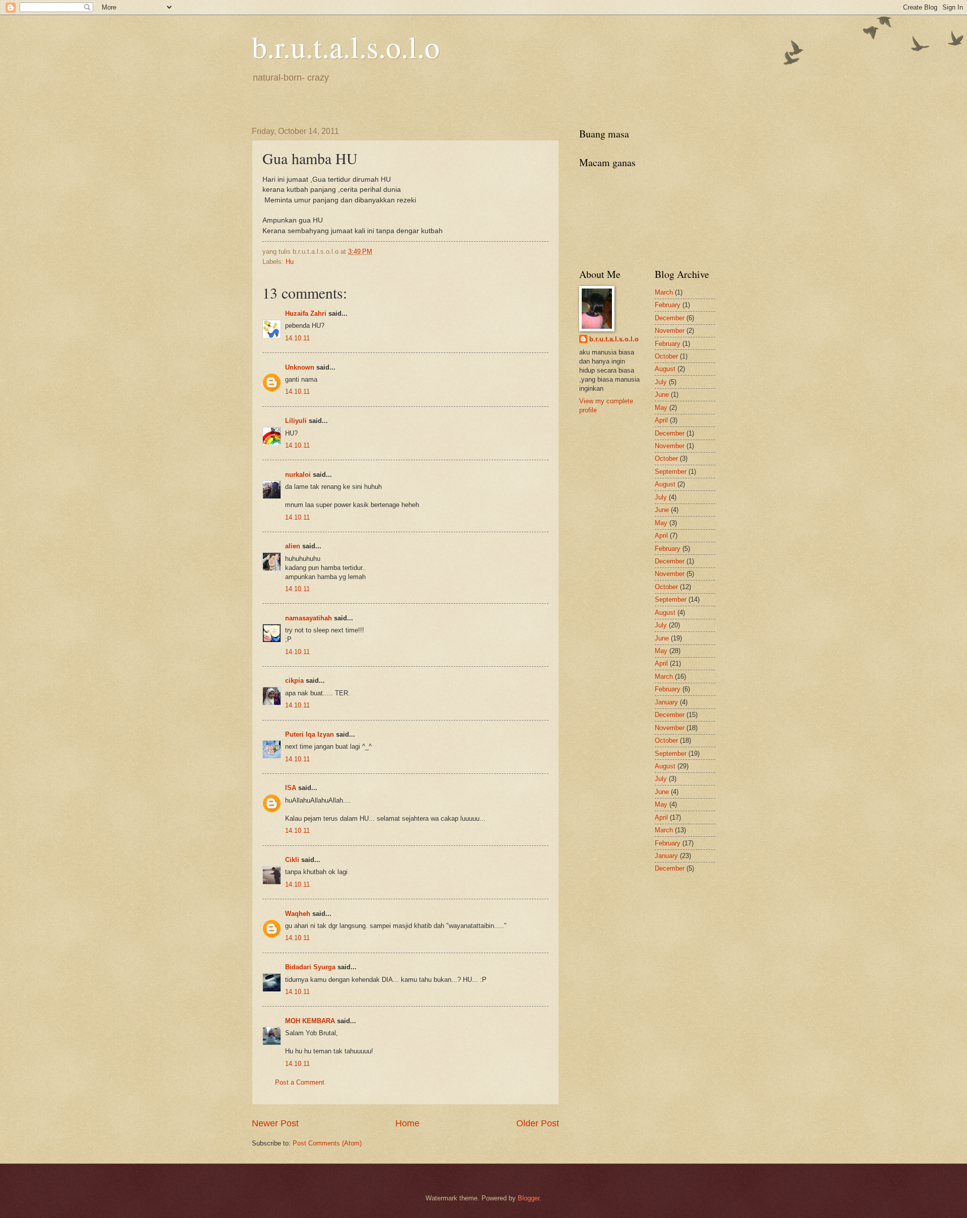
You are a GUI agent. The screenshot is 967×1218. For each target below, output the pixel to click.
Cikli (292, 860)
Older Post (537, 1123)
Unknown (299, 367)
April (661, 420)
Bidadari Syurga (310, 967)
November (669, 330)
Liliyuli (296, 420)
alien (292, 546)
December (669, 318)
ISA (290, 788)
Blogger (528, 1198)
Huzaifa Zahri (305, 313)
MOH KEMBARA (310, 1021)
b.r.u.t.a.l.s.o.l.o (346, 46)
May (661, 407)
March (664, 292)
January (666, 702)
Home (407, 1123)
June (662, 394)
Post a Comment (299, 1082)
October (666, 356)
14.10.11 (297, 338)
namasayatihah (308, 618)
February (667, 305)
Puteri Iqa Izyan (309, 734)
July (661, 382)
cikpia (294, 680)
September (670, 471)
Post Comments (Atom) (327, 1143)
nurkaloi (298, 474)
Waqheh (297, 913)
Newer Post (275, 1123)
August (665, 369)
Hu (290, 261)
